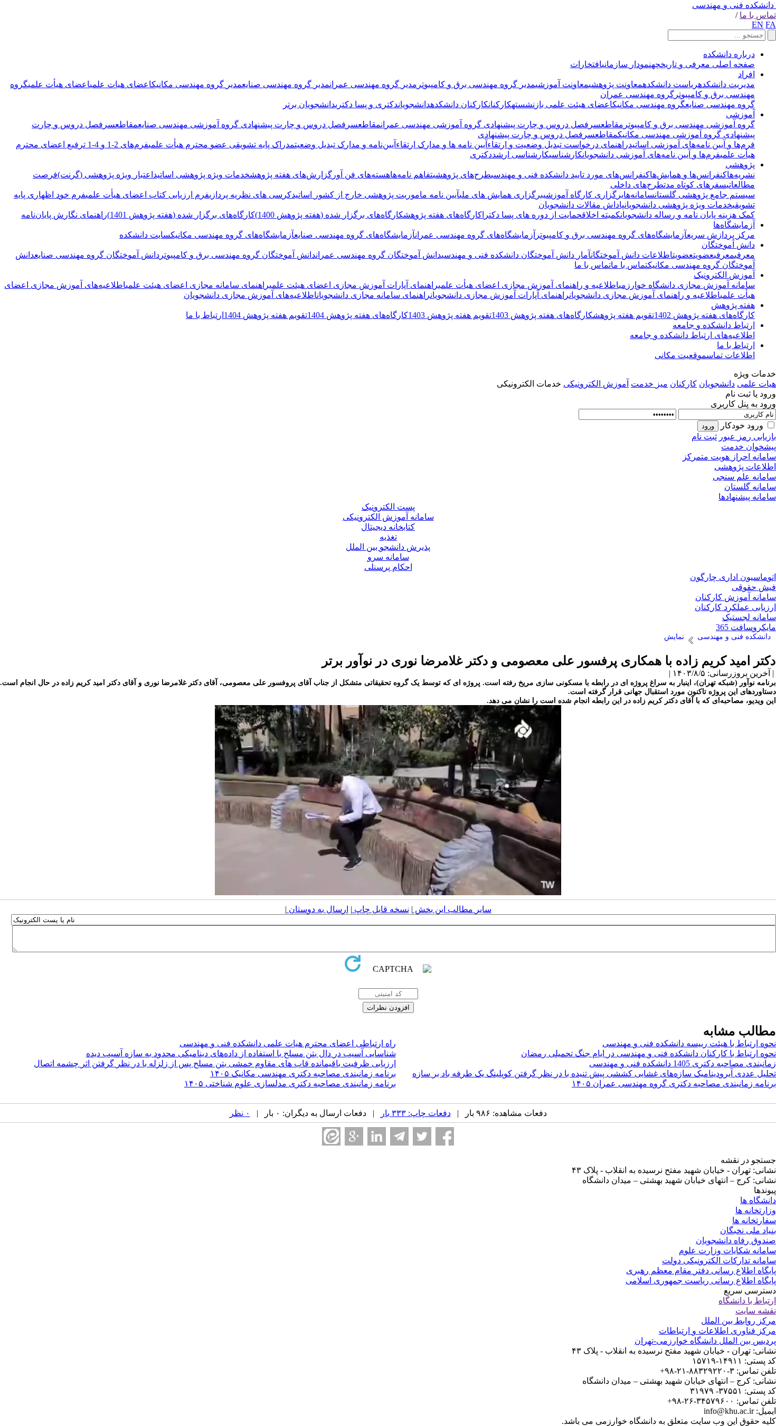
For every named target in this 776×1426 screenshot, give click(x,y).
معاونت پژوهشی (615, 84)
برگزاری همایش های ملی (501, 194)
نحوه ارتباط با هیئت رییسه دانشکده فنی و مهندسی (689, 1043)
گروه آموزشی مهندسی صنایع (188, 124)
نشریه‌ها (741, 174)
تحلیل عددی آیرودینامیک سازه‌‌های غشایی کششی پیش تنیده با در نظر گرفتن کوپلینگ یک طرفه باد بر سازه (594, 1073)
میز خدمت (649, 383)
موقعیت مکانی (680, 355)
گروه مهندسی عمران (637, 94)
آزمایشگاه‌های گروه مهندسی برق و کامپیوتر (611, 234)
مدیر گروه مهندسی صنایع (285, 84)
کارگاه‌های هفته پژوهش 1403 (542, 315)
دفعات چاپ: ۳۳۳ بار (416, 1113)
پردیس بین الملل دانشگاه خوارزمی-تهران (705, 1340)
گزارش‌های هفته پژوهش (291, 174)
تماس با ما (758, 15)
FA (770, 24)
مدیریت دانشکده (726, 84)
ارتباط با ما (205, 315)
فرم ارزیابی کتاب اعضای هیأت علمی (147, 194)
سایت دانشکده (145, 234)
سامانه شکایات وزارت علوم (727, 1250)
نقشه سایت (755, 1310)
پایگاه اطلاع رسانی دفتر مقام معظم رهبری (701, 1270)
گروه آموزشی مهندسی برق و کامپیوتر (689, 124)
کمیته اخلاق (601, 214)
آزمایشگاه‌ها (734, 224)
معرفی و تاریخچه (680, 64)
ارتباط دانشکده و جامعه (714, 325)
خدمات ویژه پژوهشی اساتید (201, 174)
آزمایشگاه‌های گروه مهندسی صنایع (354, 234)
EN (757, 24)
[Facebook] (445, 1136)
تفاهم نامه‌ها (411, 174)
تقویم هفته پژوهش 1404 (265, 315)
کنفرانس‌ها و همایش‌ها (688, 174)
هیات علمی (756, 383)
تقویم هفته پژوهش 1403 (449, 315)
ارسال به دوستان (317, 909)
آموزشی (740, 114)
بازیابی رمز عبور (747, 436)
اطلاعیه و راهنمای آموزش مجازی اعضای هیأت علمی (528, 284)
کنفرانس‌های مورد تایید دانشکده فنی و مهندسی (570, 174)
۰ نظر (240, 1113)
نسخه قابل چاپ (380, 909)
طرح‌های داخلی (637, 184)
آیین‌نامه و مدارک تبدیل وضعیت (345, 144)
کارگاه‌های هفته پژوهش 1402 (704, 315)
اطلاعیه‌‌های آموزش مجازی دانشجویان (250, 294)
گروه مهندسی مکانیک (648, 104)
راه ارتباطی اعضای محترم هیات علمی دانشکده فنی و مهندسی (287, 1043)
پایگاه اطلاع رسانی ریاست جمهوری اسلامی (701, 1280)
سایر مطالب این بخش (452, 909)
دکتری (481, 154)
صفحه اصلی (732, 64)
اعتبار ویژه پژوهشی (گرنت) (105, 174)
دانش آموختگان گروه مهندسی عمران (378, 254)
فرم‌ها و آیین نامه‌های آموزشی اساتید (691, 144)
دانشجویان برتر (309, 104)
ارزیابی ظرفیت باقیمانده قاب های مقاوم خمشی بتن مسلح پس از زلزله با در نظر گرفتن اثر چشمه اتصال (215, 1063)
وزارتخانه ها (755, 1210)
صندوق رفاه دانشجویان (736, 1240)
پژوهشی (740, 164)
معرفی (744, 254)
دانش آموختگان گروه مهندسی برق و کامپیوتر (237, 254)
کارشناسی (565, 154)
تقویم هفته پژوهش (623, 315)
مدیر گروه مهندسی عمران (373, 84)
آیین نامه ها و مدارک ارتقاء (441, 144)
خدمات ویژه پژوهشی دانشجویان (678, 204)
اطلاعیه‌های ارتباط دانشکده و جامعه (692, 335)
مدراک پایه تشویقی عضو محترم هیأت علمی (221, 144)
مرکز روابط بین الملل (738, 1320)
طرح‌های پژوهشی (462, 174)
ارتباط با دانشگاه (747, 1300)
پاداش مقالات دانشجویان (581, 204)
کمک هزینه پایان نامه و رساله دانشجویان (687, 214)
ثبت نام (704, 436)
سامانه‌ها (639, 194)
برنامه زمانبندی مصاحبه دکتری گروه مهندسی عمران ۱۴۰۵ (674, 1083)
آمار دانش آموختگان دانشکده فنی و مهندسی (516, 254)
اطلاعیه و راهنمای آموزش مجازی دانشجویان (644, 294)
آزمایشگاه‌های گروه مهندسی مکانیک (232, 234)
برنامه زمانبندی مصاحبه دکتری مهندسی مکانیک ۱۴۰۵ (303, 1073)
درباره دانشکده (729, 54)
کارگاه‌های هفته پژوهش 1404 (357, 315)
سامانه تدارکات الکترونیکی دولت (719, 1260)
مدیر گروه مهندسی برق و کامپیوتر (476, 84)
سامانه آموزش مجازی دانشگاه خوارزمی (687, 284)
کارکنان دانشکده (459, 104)
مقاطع (612, 124)
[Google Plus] (354, 1136)
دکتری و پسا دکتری (366, 104)
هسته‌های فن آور (361, 174)
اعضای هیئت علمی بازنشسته (562, 104)
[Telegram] (399, 1136)
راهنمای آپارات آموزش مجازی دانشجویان (499, 294)
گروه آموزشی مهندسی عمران (431, 124)
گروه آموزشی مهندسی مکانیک (669, 134)
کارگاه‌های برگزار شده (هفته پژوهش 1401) (181, 214)
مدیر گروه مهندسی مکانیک (197, 84)
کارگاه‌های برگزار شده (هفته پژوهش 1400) (329, 214)
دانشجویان (414, 104)
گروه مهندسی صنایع (720, 104)
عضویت (703, 254)
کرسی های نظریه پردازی (250, 194)
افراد (746, 74)
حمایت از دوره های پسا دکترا (532, 214)
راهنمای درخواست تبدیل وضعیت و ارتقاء (557, 144)
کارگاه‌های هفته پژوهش (442, 214)
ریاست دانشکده (670, 84)
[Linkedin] (376, 1136)
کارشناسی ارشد (520, 154)
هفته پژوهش (733, 305)
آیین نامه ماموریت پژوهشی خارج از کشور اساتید (375, 194)
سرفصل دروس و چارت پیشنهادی (541, 124)
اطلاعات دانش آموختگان (632, 254)
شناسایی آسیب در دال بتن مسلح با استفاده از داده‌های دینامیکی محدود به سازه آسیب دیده (241, 1053)
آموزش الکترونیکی (596, 383)
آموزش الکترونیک (724, 274)
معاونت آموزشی (562, 84)
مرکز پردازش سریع (721, 234)
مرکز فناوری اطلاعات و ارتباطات (717, 1330)
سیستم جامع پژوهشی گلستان (705, 194)
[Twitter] (422, 1136)
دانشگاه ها (758, 1200)
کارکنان (500, 104)
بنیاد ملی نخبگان (748, 1230)
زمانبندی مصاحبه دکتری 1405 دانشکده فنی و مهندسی (682, 1063)
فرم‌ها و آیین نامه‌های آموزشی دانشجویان (651, 154)
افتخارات (586, 64)
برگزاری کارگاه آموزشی (583, 194)
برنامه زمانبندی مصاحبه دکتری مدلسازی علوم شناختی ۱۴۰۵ (290, 1083)
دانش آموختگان (728, 244)
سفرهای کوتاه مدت (695, 184)
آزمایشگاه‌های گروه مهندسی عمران (475, 234)
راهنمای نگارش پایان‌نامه (64, 214)
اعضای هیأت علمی (59, 84)
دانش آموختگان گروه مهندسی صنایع (96, 254)
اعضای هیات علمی (121, 84)
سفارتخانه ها (754, 1220)
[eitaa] (331, 1136)
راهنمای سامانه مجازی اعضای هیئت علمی (197, 284)
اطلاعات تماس (730, 355)
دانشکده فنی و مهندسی (733, 5)
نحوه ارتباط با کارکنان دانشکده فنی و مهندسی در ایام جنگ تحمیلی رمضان (648, 1053)
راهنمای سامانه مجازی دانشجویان (373, 294)
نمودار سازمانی (626, 64)
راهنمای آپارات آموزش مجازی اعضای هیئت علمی (353, 284)
